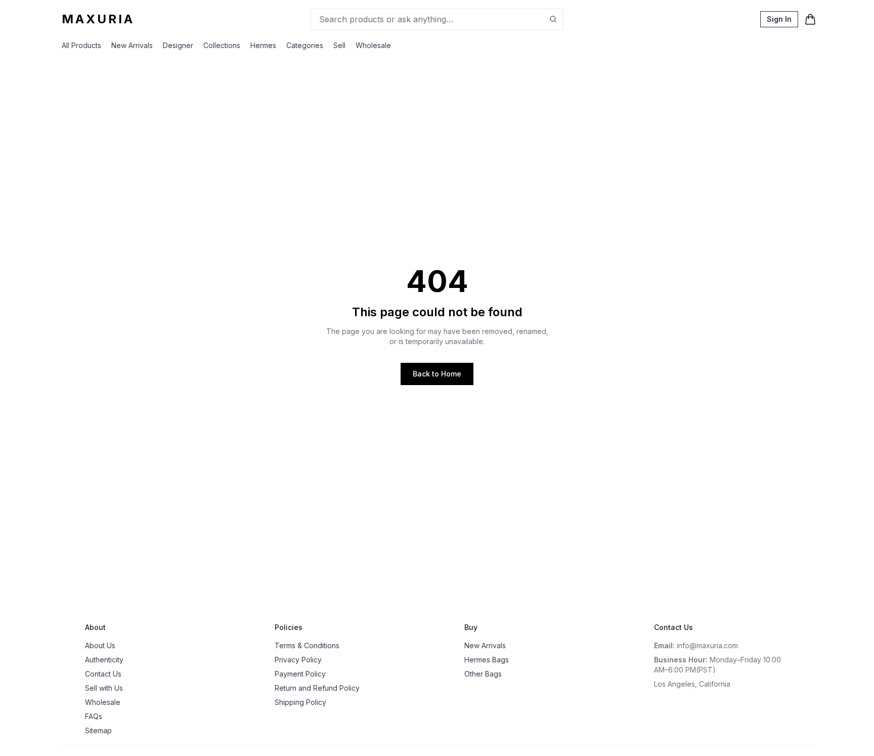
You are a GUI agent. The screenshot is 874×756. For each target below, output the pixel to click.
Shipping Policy (300, 702)
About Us (100, 645)
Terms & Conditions (307, 645)
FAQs (93, 716)
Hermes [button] (263, 45)
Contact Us (103, 673)
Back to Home (437, 373)
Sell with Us (104, 688)
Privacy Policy (298, 659)
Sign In (779, 19)
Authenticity (104, 659)
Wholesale (373, 45)
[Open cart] (810, 19)
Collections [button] (221, 45)
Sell (339, 45)
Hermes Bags (486, 659)
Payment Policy (300, 673)
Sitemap (98, 730)
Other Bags (483, 673)
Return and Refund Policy (317, 688)
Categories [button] (304, 45)
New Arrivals (132, 45)
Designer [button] (178, 45)
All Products (81, 45)
